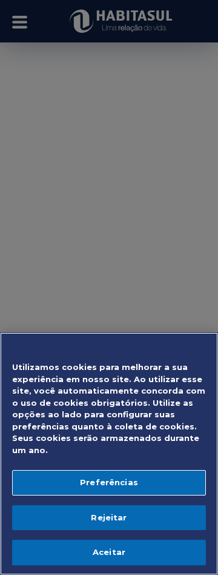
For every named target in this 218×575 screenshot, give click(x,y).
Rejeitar (109, 517)
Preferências (109, 482)
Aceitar (109, 552)
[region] (109, 453)
